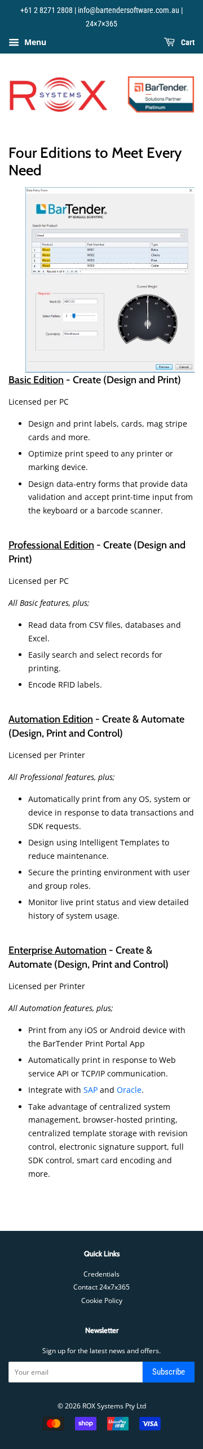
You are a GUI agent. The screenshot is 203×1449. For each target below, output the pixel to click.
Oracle (129, 1089)
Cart (187, 42)
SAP (90, 1089)
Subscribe (168, 1372)
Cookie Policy (101, 1300)
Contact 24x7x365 (101, 1286)
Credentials (101, 1273)
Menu (34, 42)
